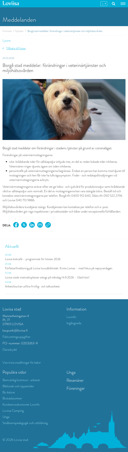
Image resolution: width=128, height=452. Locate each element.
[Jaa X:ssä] (24, 225)
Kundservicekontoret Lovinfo (21, 404)
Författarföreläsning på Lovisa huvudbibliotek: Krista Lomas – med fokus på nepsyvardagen (59, 268)
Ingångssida (73, 323)
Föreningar (75, 388)
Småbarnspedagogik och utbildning (25, 423)
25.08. (8, 264)
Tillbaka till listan (16, 48)
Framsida (7, 31)
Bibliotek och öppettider (18, 386)
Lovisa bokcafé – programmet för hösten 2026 (32, 259)
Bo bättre (8, 392)
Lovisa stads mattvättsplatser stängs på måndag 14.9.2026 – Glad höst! (47, 277)
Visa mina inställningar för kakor (21, 362)
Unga (6, 416)
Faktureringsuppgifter (16, 336)
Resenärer (75, 380)
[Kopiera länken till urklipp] (48, 225)
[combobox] (103, 3)
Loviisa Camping (13, 410)
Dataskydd (9, 349)
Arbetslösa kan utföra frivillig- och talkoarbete (32, 286)
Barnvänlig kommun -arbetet (21, 380)
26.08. (8, 255)
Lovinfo (71, 317)
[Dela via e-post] (40, 225)
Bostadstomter (12, 398)
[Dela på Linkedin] (32, 225)
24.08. (8, 282)
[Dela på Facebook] (16, 225)
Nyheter (19, 31)
